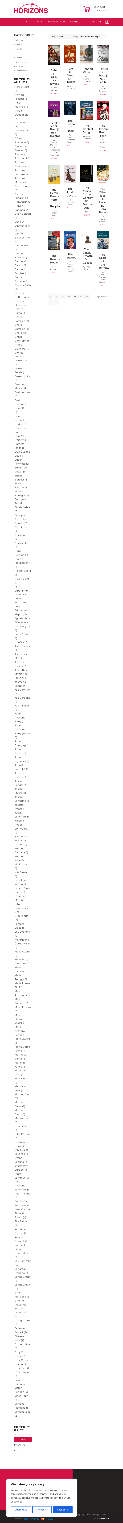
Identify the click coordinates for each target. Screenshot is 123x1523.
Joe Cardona (22, 697)
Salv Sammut (23, 1260)
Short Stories (21, 70)
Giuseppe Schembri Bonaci (20, 519)
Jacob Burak (22, 646)
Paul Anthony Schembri (20, 1185)
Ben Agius (21, 201)
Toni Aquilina (22, 1344)
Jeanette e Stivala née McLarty (21, 674)
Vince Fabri (21, 1395)
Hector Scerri (23, 570)
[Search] (95, 30)
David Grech (22, 408)
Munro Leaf (22, 1118)
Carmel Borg (22, 245)
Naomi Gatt (22, 1126)
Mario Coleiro (23, 1007)
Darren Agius (22, 376)
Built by (101, 1519)
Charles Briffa (23, 285)
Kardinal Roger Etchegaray (21, 824)
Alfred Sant (21, 130)
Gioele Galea (22, 507)
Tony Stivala (22, 1371)
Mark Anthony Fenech (20, 1030)
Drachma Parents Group (20, 432)
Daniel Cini (21, 360)
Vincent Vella (22, 1411)
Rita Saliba (21, 1221)
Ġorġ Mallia (21, 543)
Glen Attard (22, 527)
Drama (19, 44)
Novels (19, 49)
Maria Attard (22, 951)
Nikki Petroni (22, 1133)
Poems (19, 57)
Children (20, 40)
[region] (41, 1498)
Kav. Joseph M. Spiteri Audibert (22, 840)
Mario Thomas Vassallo (19, 1019)
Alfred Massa (22, 122)
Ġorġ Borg (21, 535)
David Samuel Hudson (19, 420)
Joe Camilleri (22, 689)
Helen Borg (22, 578)
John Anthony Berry (20, 717)
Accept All (63, 1509)
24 (87, 296)
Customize (21, 1509)
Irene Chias (21, 634)
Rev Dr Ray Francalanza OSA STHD (22, 1205)
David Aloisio (22, 392)
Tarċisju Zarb (22, 1320)
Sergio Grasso (23, 1276)
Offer (18, 53)
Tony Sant (20, 1368)
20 (63, 296)
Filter (23, 1439)
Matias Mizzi (22, 1078)
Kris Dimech (22, 872)
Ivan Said (20, 642)
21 (69, 296)
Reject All (42, 1509)
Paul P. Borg (22, 1193)
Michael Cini (22, 1094)
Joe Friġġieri (22, 705)
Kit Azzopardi (23, 864)
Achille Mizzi (22, 86)
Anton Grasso (23, 186)
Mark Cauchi (22, 1038)
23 (81, 296)
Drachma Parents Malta (20, 443)
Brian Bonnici (23, 213)
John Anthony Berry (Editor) (23, 729)
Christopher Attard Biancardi (22, 344)
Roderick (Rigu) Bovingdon (21, 1249)
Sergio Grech (22, 1284)
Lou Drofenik (22, 931)
